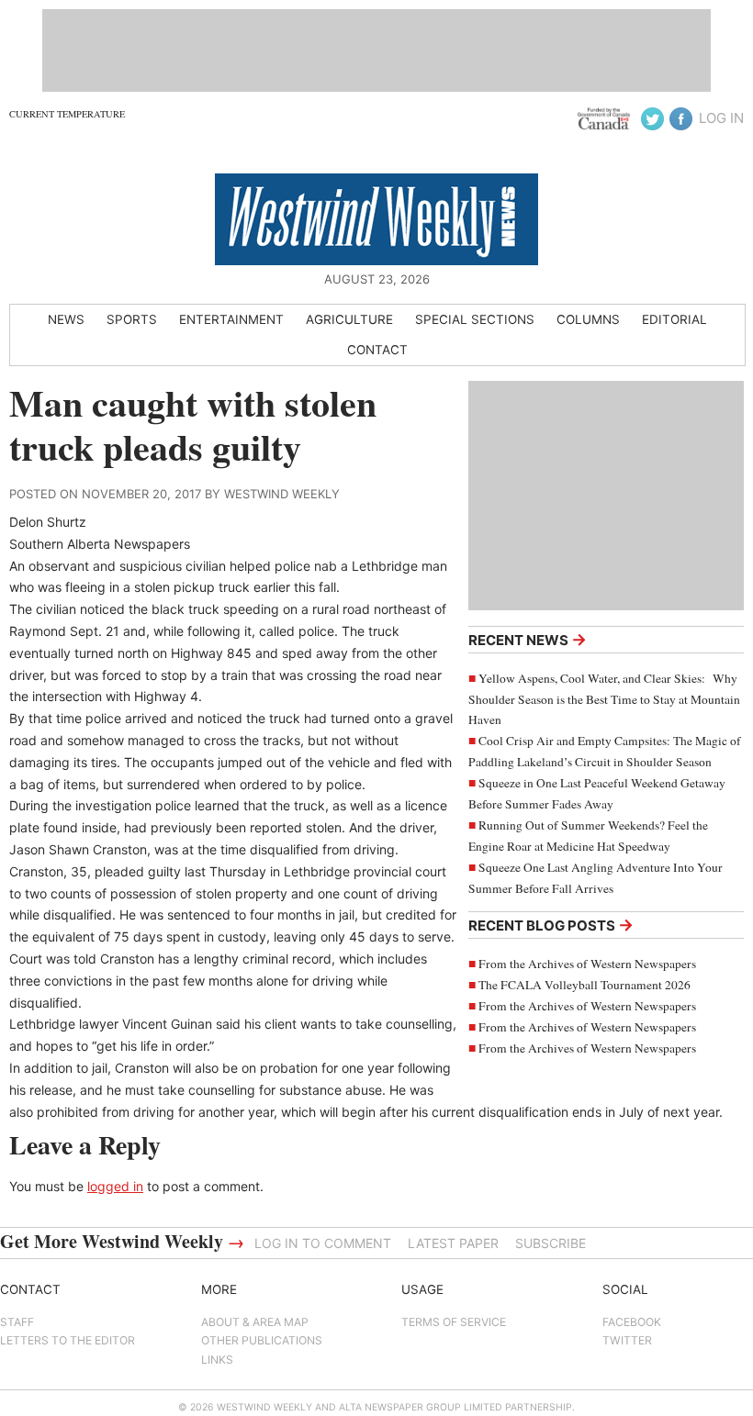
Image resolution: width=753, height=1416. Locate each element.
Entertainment (231, 319)
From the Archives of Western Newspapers (587, 963)
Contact (377, 349)
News (66, 319)
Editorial (674, 319)
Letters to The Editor (67, 1340)
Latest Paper (453, 1243)
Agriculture (349, 319)
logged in (115, 1186)
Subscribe (550, 1243)
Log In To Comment (322, 1243)
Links (217, 1359)
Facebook (631, 1322)
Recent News (527, 639)
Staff (17, 1322)
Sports (132, 319)
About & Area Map (255, 1322)
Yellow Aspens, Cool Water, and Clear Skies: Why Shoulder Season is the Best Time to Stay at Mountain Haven (604, 699)
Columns (588, 319)
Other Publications (261, 1340)
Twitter (627, 1340)
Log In (721, 118)
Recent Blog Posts (551, 924)
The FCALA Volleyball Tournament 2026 (584, 984)
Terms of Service (453, 1322)
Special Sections (474, 319)
